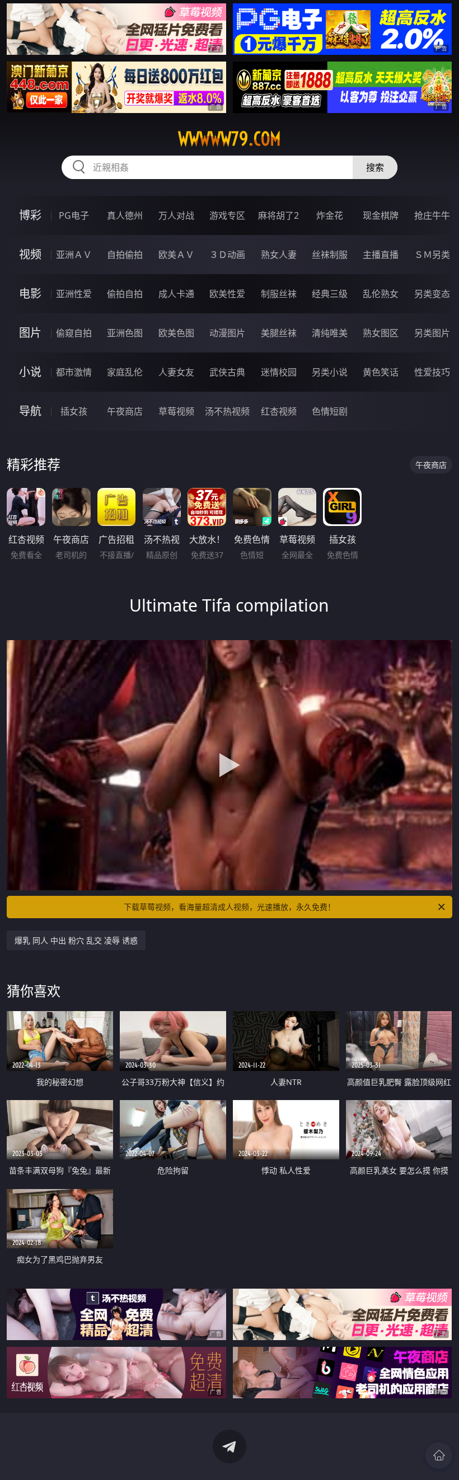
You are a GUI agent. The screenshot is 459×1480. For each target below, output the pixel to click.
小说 (30, 371)
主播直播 (381, 254)
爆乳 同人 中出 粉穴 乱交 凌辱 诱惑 (76, 940)
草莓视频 (176, 411)
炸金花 (329, 215)
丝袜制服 (330, 254)
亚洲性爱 (74, 294)
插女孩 (73, 411)
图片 (30, 332)
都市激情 (74, 372)
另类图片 (432, 333)
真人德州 (125, 215)
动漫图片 (227, 333)
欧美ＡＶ (176, 254)
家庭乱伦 (125, 372)
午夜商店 (125, 411)
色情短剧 (330, 411)
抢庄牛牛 (432, 215)
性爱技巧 (432, 372)
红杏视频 (279, 411)
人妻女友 (176, 372)
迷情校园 (279, 372)
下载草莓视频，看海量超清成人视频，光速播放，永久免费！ (229, 906)
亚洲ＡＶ (74, 254)
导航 (30, 411)
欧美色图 (176, 333)
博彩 (30, 215)
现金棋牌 (381, 215)
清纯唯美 (330, 333)
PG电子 (74, 215)
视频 (30, 254)
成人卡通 (176, 294)
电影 (30, 293)
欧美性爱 (227, 294)
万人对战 (176, 215)
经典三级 (330, 294)
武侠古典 (227, 372)
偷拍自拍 (125, 294)
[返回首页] (438, 1455)
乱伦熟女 (381, 294)
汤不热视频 (227, 411)
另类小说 (330, 372)
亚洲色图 (125, 333)
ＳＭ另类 (432, 254)
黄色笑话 (381, 372)
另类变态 (432, 294)
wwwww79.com (229, 139)
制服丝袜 (279, 294)
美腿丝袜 (279, 333)
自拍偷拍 (125, 254)
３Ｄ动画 (227, 254)
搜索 (375, 167)
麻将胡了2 (278, 215)
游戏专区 (227, 215)
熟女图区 (381, 333)
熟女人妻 (279, 254)
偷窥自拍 (74, 333)
